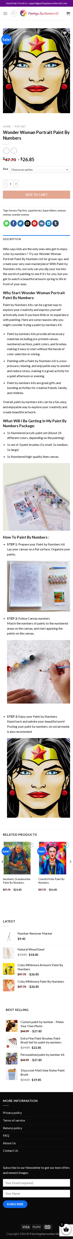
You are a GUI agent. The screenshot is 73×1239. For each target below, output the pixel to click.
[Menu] (5, 13)
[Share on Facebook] (13, 223)
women (7, 214)
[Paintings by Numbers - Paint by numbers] (39, 14)
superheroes (35, 210)
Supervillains (49, 210)
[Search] (14, 13)
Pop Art (20, 126)
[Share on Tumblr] (55, 223)
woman (61, 210)
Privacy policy (12, 1112)
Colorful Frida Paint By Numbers (51, 881)
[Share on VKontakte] (41, 223)
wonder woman (20, 214)
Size (5, 169)
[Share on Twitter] (20, 223)
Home (7, 126)
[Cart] (68, 13)
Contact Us (10, 1150)
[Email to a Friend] (27, 223)
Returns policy (12, 1128)
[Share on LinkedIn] (48, 223)
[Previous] (3, 870)
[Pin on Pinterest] (34, 223)
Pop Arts (22, 210)
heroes (13, 210)
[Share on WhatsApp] (6, 223)
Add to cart (36, 194)
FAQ (6, 1135)
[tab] (36, 239)
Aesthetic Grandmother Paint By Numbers (17, 881)
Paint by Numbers (15, 305)
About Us (9, 1143)
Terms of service (14, 1120)
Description (12, 239)
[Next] (70, 870)
